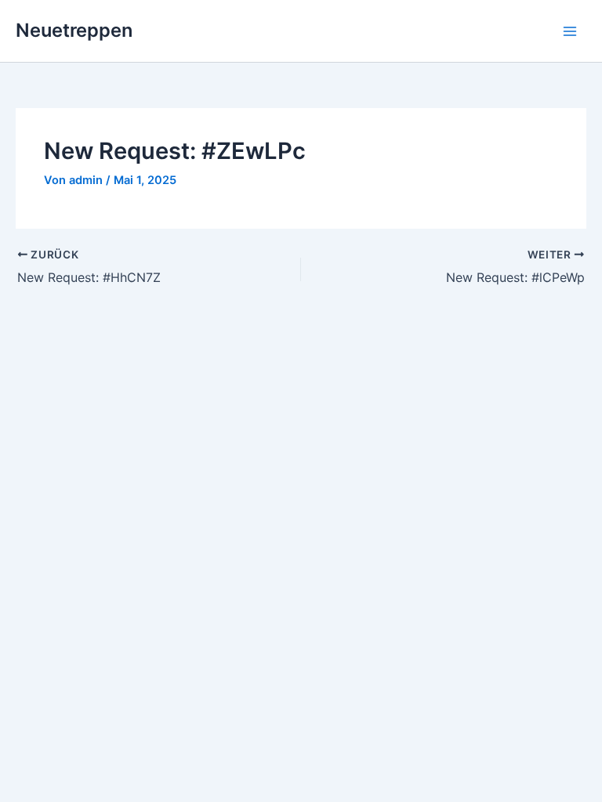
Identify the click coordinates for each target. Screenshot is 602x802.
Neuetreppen (74, 30)
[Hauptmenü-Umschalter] (569, 31)
